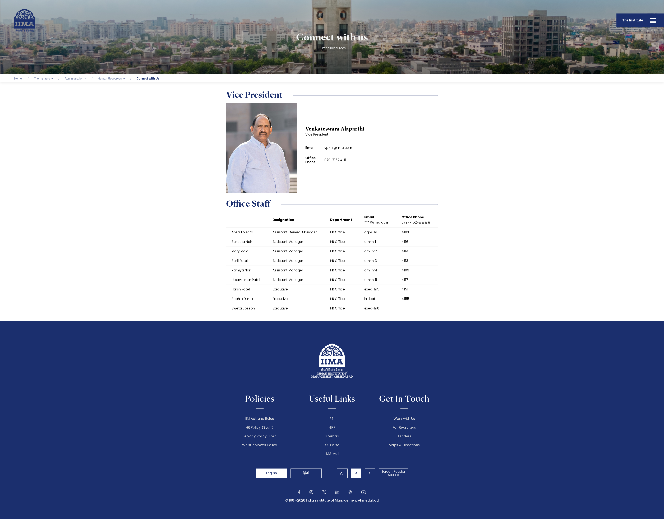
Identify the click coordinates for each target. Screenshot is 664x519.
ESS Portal (332, 445)
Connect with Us (148, 78)
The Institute (42, 78)
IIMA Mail (332, 454)
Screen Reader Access (393, 473)
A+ (342, 473)
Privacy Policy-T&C (259, 436)
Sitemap (332, 436)
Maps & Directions (404, 445)
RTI (332, 419)
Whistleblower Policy (259, 445)
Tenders (404, 436)
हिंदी (306, 473)
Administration (74, 78)
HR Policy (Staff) (260, 427)
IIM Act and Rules (259, 419)
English (271, 473)
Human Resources (110, 78)
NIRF (332, 427)
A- (370, 473)
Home (18, 78)
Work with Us (404, 419)
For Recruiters (404, 427)
